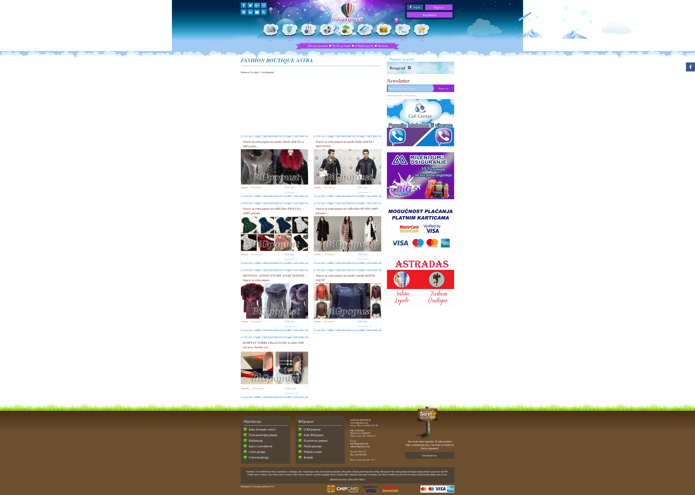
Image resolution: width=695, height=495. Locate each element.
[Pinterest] (244, 12)
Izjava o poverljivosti (260, 446)
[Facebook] (244, 6)
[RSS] (264, 12)
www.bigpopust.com (359, 422)
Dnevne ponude (318, 46)
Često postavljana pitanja (263, 435)
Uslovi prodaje (257, 452)
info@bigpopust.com (359, 443)
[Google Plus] (257, 6)
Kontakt (383, 46)
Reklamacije (256, 440)
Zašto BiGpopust (313, 435)
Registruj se (429, 15)
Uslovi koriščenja (259, 457)
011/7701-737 (360, 451)
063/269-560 (360, 454)
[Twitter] (250, 6)
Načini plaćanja (312, 446)
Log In (416, 7)
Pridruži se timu (313, 452)
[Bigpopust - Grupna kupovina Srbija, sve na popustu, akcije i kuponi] (348, 13)
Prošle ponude (341, 46)
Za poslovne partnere (316, 440)
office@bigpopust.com (360, 446)
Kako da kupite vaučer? (262, 429)
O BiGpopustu (364, 46)
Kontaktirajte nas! (429, 455)
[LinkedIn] (250, 12)
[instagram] (264, 6)
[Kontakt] (257, 12)
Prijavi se (439, 7)
